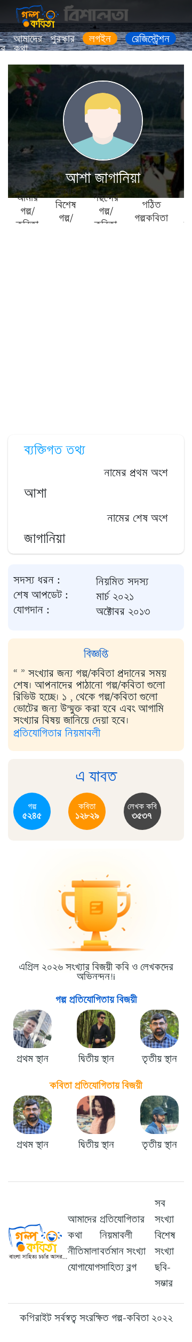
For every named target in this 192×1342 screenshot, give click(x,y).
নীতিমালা (83, 1251)
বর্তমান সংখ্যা (123, 1251)
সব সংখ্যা (164, 1211)
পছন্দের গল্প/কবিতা (105, 210)
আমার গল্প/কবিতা (27, 210)
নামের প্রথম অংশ (136, 473)
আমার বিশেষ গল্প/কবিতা (65, 210)
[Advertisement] (96, 325)
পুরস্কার (62, 39)
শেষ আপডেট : (40, 595)
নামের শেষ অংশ (137, 518)
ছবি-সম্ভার (164, 1275)
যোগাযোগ (84, 1267)
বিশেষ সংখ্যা (165, 1243)
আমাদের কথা (27, 44)
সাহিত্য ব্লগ (118, 1267)
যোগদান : (31, 610)
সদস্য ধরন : (36, 580)
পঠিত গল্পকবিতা (151, 210)
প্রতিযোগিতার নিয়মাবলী (56, 733)
